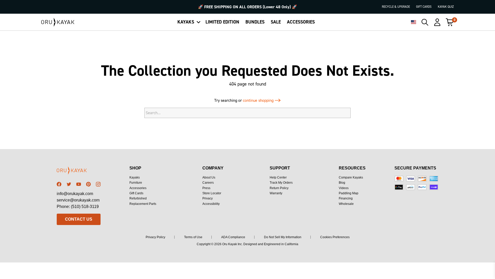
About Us (208, 177)
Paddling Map (348, 193)
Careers (208, 182)
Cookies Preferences (335, 237)
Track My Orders (281, 182)
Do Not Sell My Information (282, 237)
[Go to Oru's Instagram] (98, 184)
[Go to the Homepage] (58, 22)
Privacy (207, 198)
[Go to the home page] (79, 171)
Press (206, 188)
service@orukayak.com (78, 200)
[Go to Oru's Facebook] (59, 184)
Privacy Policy (155, 237)
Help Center (278, 177)
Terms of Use (193, 237)
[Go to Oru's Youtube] (78, 184)
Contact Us (78, 219)
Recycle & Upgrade (396, 7)
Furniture (135, 182)
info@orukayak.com (75, 193)
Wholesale (346, 204)
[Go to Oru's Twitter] (69, 184)
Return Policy (279, 188)
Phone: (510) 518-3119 (78, 206)
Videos (344, 188)
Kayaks (134, 177)
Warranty (276, 193)
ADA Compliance (233, 237)
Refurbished (138, 198)
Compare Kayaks (351, 177)
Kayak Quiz (446, 7)
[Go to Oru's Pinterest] (88, 184)
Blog (342, 182)
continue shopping (259, 100)
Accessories (137, 188)
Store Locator (211, 193)
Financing (346, 198)
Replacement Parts (142, 204)
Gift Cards (424, 7)
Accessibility (211, 204)
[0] (450, 22)
